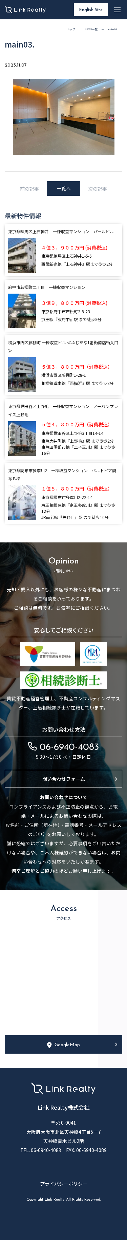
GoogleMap (67, 1045)
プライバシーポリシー (63, 1183)
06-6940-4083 (68, 747)
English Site (91, 10)
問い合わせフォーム (63, 778)
